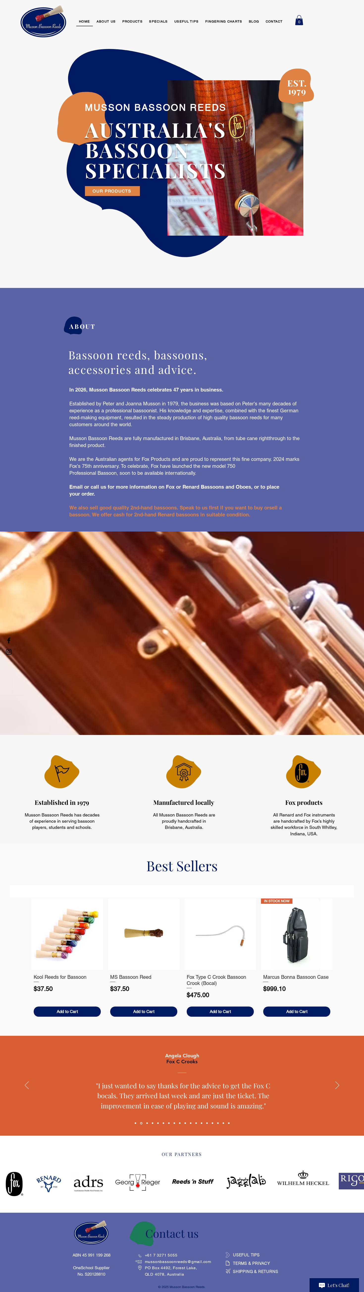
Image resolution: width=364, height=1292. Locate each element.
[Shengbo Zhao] (185, 1123)
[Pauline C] (223, 1123)
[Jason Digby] (152, 1123)
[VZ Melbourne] (169, 1123)
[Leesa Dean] (163, 1123)
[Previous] (27, 1085)
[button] (299, 20)
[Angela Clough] (141, 1123)
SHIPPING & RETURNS (255, 1271)
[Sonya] (212, 1123)
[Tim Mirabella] (158, 1123)
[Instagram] (9, 652)
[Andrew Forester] (201, 1123)
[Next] (337, 1085)
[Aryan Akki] (174, 1123)
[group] (182, 958)
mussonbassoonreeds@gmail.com (178, 1261)
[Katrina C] (147, 1123)
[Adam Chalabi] (196, 1123)
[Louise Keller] (190, 1123)
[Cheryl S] (218, 1123)
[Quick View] (67, 934)
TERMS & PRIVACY (251, 1263)
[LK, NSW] (180, 1123)
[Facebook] (9, 640)
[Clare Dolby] (229, 1123)
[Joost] (207, 1123)
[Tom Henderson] (135, 1123)
